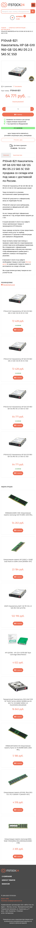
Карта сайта (5, 899)
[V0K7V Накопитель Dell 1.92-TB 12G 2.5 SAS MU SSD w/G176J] (18, 593)
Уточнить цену (18, 140)
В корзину (19, 114)
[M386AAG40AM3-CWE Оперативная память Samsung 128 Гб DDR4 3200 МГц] (18, 500)
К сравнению (7, 86)
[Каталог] (33, 7)
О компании (7, 876)
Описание (6, 155)
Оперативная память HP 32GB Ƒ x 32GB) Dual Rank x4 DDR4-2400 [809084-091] (18, 560)
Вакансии (6, 884)
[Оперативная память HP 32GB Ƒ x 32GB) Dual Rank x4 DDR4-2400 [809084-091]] (18, 547)
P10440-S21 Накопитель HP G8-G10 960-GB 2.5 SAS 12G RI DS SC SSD (18, 360)
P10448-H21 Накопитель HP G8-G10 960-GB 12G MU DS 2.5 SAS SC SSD (18, 408)
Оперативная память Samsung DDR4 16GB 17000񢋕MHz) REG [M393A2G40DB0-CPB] (18, 841)
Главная (3, 27)
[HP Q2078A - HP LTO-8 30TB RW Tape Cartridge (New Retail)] (18, 640)
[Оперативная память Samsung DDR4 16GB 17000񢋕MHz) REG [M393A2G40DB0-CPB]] (18, 826)
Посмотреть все (9, 285)
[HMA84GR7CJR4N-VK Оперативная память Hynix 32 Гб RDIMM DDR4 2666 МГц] (18, 733)
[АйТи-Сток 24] (13, 5)
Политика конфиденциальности (11, 901)
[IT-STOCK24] (10, 871)
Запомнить (18, 86)
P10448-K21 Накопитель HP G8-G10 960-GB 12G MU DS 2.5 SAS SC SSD (18, 455)
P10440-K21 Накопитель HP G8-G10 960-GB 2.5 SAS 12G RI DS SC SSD (18, 312)
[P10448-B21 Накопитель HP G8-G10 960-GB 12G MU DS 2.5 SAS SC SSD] (18, 71)
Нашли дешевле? (18, 101)
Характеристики (17, 155)
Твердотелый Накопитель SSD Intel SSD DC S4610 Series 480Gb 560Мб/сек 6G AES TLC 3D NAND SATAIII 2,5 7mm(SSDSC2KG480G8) (18, 701)
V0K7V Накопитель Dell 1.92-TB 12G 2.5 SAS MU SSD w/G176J (18, 607)
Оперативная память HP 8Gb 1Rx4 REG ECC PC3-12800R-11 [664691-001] (18, 793)
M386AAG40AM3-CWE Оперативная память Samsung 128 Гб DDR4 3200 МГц (18, 514)
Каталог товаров (8, 880)
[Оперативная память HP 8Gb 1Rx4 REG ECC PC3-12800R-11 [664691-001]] (18, 780)
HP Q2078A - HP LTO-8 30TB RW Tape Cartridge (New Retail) (18, 654)
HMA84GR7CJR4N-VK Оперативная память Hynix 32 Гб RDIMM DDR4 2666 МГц (18, 748)
